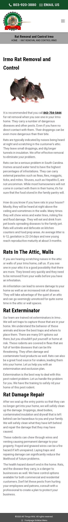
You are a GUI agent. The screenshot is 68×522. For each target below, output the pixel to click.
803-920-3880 (24, 5)
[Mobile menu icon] (63, 21)
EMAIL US (51, 5)
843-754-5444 (52, 112)
